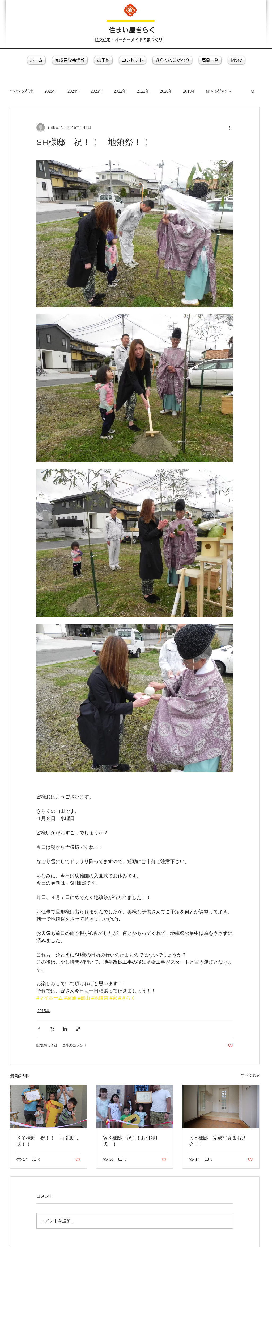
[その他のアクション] (230, 127)
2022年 (120, 91)
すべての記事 (22, 91)
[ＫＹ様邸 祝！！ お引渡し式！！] (48, 1106)
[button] (252, 91)
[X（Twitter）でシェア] (51, 1028)
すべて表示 (250, 1075)
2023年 (97, 91)
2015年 (43, 1011)
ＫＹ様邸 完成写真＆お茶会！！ (217, 1141)
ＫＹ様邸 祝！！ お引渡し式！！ (47, 1141)
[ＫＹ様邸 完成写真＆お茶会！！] (220, 1106)
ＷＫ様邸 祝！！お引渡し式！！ (131, 1141)
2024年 (73, 91)
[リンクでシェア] (77, 1028)
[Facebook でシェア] (38, 1028)
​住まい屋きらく (132, 30)
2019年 (189, 91)
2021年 (143, 91)
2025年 (50, 91)
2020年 (166, 91)
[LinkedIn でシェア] (64, 1028)
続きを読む (216, 91)
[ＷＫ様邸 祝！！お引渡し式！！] (134, 1106)
